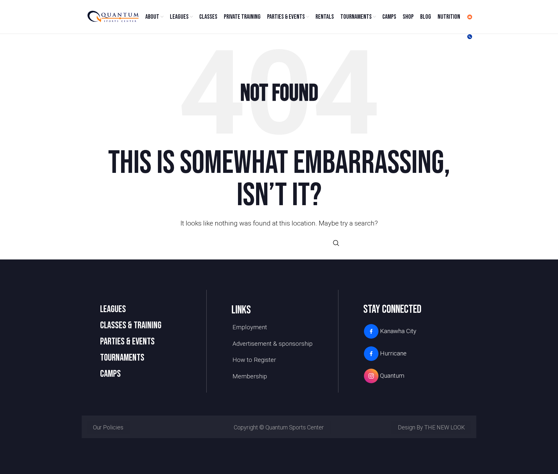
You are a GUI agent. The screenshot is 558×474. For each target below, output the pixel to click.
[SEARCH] (336, 243)
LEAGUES (113, 309)
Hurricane (393, 353)
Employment (249, 327)
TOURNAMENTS (122, 357)
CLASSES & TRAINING (130, 325)
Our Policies (108, 427)
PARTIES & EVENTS (127, 341)
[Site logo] (113, 16)
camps (110, 374)
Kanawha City (398, 331)
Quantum (392, 375)
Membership (249, 376)
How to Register (254, 359)
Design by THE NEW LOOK (431, 427)
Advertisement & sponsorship (272, 343)
